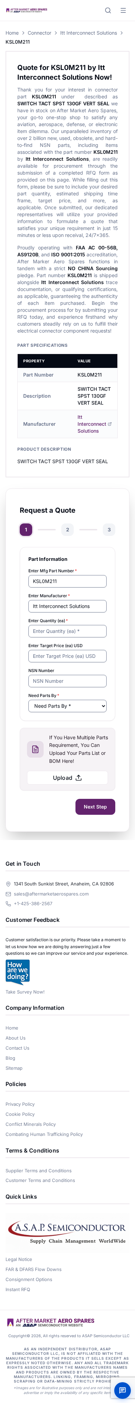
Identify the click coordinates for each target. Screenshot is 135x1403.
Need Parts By (43, 695)
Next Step (95, 807)
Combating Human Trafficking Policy (44, 1134)
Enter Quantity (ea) (48, 620)
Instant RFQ (18, 1289)
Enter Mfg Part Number (52, 570)
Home (12, 33)
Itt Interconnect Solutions (88, 33)
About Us (16, 1038)
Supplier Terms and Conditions (39, 1170)
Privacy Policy (20, 1104)
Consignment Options (29, 1279)
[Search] (108, 10)
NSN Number (41, 670)
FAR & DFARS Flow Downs (34, 1269)
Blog (10, 1058)
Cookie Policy (20, 1114)
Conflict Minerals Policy (31, 1124)
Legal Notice (19, 1259)
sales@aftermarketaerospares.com (51, 894)
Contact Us (17, 1048)
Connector (39, 33)
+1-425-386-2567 (33, 903)
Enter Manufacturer (49, 595)
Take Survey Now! (25, 992)
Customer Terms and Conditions (40, 1180)
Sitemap (14, 1068)
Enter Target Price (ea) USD (55, 645)
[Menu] (123, 10)
